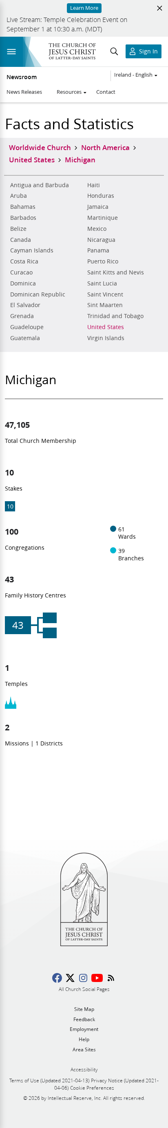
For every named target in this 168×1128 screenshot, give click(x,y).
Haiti (93, 185)
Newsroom (22, 77)
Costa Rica (24, 261)
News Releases (24, 91)
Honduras (100, 196)
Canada (20, 240)
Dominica (23, 283)
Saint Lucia (102, 283)
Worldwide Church (40, 147)
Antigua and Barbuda (39, 185)
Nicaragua (101, 240)
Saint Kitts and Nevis (115, 272)
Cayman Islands (31, 250)
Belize (18, 229)
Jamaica (97, 207)
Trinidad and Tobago (115, 316)
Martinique (102, 218)
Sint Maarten (105, 305)
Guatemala (25, 338)
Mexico (96, 229)
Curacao (21, 272)
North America (105, 147)
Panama (98, 250)
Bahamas (22, 207)
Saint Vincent (105, 294)
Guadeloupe (27, 327)
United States (105, 327)
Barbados (23, 218)
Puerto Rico (102, 261)
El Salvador (25, 305)
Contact (105, 91)
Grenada (22, 316)
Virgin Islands (105, 338)
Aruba (18, 196)
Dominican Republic (37, 294)
